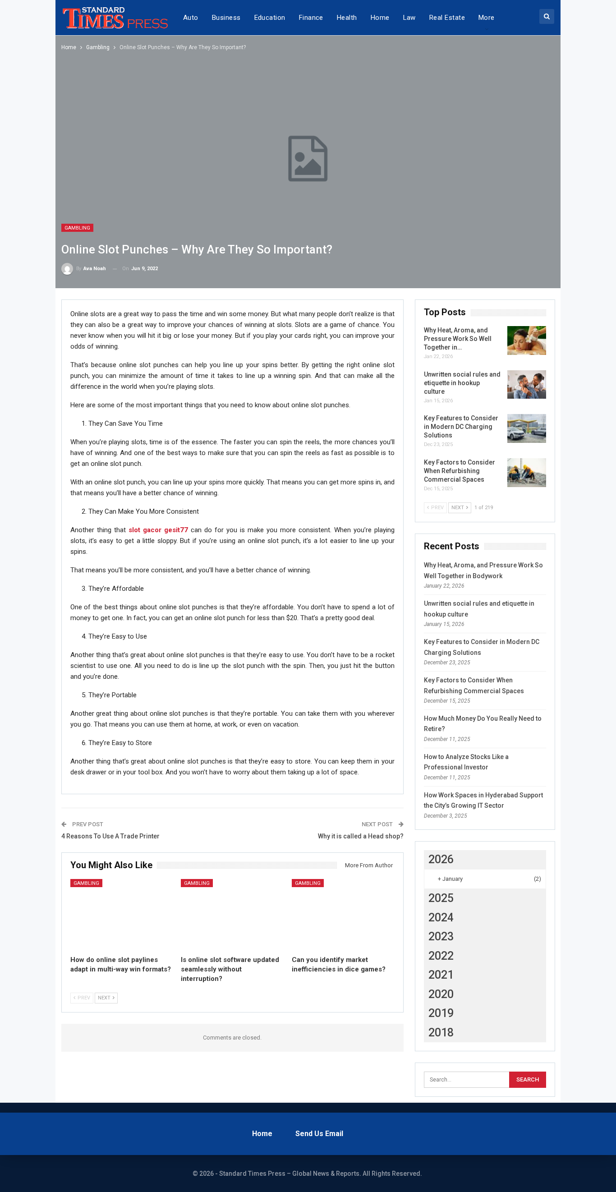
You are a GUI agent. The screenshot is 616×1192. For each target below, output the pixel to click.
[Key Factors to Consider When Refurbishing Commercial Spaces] (526, 472)
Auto (190, 18)
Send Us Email (319, 1133)
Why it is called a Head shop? (361, 836)
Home (380, 18)
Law (409, 18)
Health (347, 18)
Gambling (77, 228)
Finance (311, 18)
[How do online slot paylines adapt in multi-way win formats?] (121, 915)
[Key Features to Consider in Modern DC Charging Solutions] (526, 428)
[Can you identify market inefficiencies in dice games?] (343, 915)
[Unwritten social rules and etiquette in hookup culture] (526, 384)
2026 (441, 859)
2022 (441, 955)
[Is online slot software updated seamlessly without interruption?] (232, 915)
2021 (441, 974)
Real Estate (447, 18)
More (486, 18)
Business (226, 18)
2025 (441, 898)
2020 (441, 994)
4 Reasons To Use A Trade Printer (110, 836)
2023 (441, 936)
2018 (441, 1032)
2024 (441, 917)
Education (269, 18)
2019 (441, 1013)
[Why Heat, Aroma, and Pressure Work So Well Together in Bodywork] (526, 340)
